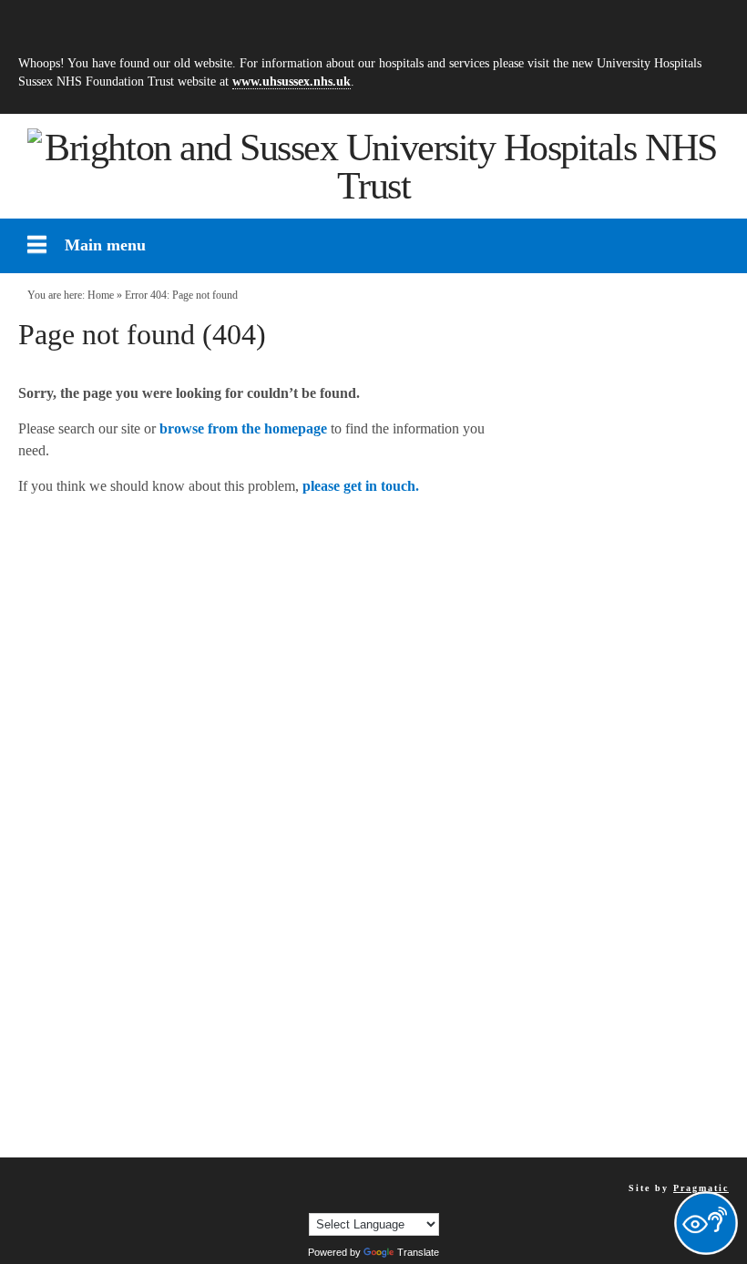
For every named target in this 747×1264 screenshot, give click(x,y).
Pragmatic (701, 1188)
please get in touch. (360, 486)
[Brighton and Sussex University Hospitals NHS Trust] (373, 166)
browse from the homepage (243, 428)
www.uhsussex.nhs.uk (291, 81)
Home (100, 295)
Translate (418, 1252)
